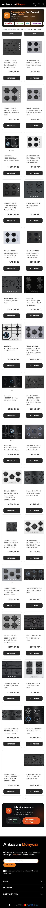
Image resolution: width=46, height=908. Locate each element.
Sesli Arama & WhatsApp (30, 821)
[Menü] (3, 4)
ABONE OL (9, 865)
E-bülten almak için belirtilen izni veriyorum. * (20, 872)
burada (25, 871)
